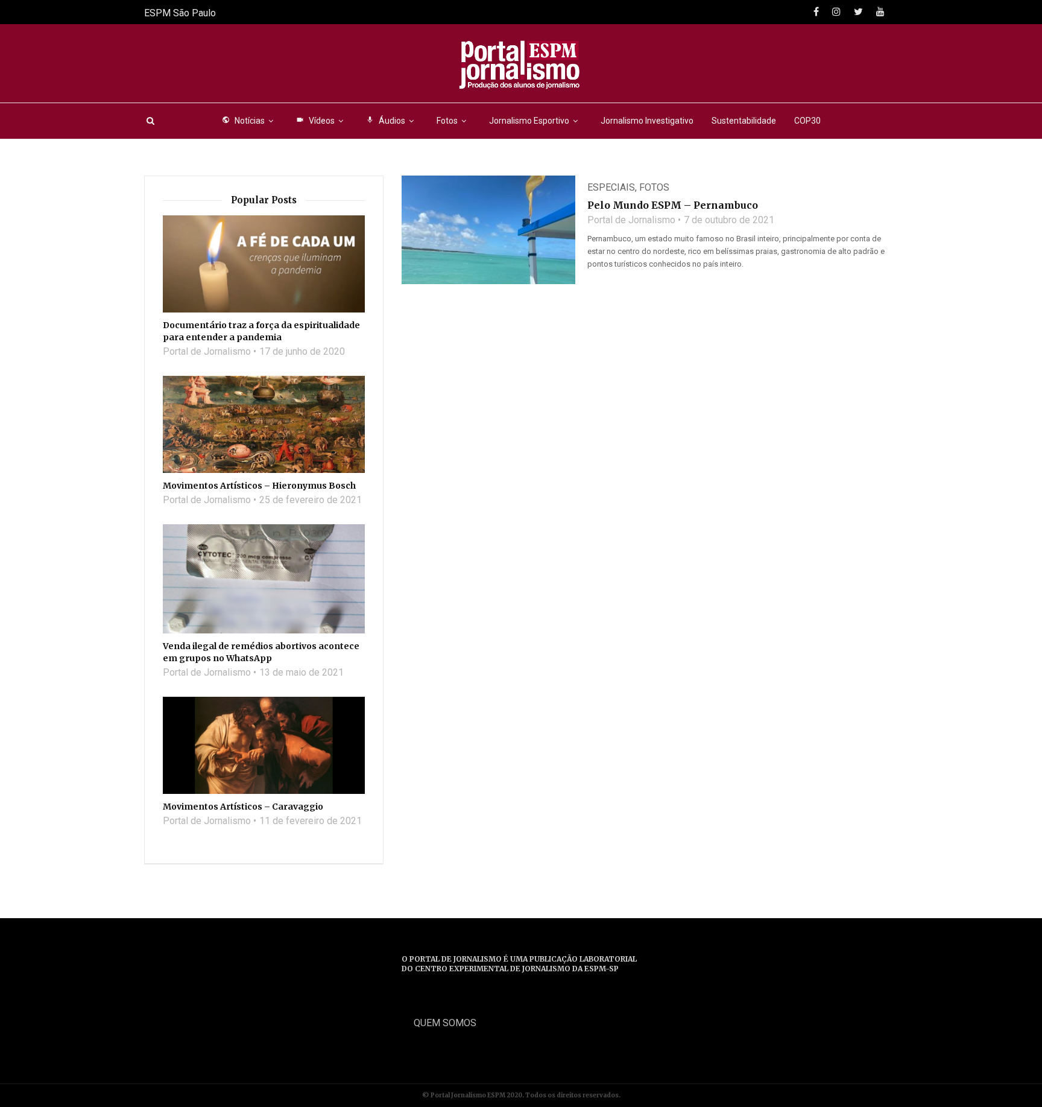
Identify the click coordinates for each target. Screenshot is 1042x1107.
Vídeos (315, 120)
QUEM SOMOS (445, 1023)
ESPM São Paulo (180, 13)
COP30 (807, 120)
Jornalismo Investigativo (647, 120)
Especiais (611, 187)
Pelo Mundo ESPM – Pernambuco (672, 205)
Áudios (385, 120)
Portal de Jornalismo (631, 220)
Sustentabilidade (744, 120)
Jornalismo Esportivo (529, 120)
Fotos (447, 120)
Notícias (243, 120)
